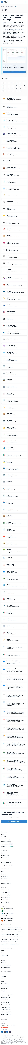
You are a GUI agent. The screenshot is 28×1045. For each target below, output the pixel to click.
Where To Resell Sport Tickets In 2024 (9, 934)
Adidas (2, 974)
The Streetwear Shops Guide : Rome (9, 941)
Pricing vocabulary (5, 899)
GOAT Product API (5, 1007)
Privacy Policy (4, 1019)
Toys (2, 958)
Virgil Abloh (3, 991)
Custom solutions (5, 860)
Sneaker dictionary (5, 897)
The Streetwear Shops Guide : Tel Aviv (10, 939)
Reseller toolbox (5, 902)
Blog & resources (5, 890)
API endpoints (4, 876)
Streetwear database (6, 883)
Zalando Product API (5, 1009)
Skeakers (3, 962)
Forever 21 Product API (6, 997)
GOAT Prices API (5, 1000)
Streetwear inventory (6, 841)
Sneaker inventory (5, 839)
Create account (6, 844)
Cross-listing (4, 836)
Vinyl (2, 953)
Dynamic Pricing (5, 857)
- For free (14, 72)
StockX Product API (5, 1004)
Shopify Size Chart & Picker (7, 865)
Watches (3, 950)
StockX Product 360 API (6, 1012)
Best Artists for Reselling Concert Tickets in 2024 (12, 932)
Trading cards (4, 955)
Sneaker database (5, 881)
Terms (2, 1021)
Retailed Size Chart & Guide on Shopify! (10, 944)
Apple (2, 981)
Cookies (3, 1023)
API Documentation (5, 892)
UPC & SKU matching (6, 862)
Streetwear (3, 960)
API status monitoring (6, 895)
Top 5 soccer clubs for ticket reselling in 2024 (11, 929)
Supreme (3, 976)
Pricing (2, 834)
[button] (25, 1)
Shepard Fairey (4, 983)
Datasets (3, 874)
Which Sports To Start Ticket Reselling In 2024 (11, 937)
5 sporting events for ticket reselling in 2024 (11, 927)
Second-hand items (6, 965)
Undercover (4, 988)
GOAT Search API (5, 1002)
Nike (2, 979)
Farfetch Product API (6, 1014)
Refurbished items (5, 967)
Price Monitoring (5, 855)
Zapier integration (5, 878)
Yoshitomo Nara (5, 986)
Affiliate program (7, 846)
